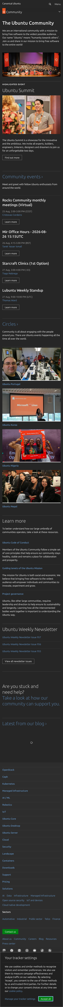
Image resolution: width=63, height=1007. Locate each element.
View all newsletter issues (18, 661)
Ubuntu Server (10, 832)
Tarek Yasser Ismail (12, 246)
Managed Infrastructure (43, 895)
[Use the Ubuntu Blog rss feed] (50, 951)
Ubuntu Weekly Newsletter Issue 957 (21, 637)
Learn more (11, 222)
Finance (56, 919)
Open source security (13, 900)
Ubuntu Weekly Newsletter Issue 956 (21, 644)
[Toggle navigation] (59, 11)
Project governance (12, 593)
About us (7, 939)
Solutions (7, 888)
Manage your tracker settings (20, 999)
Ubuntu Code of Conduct (15, 542)
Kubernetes (8, 783)
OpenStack (8, 769)
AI (3, 895)
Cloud (5, 839)
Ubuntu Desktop (11, 825)
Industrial (22, 919)
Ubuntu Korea (9, 425)
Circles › (10, 324)
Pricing (6, 881)
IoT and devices (35, 900)
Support (6, 874)
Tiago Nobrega (10, 273)
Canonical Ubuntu (11, 3)
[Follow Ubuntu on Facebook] (12, 951)
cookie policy (15, 991)
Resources (51, 939)
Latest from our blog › (24, 723)
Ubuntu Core (9, 818)
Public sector (35, 919)
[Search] (50, 4)
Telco (47, 919)
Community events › (22, 176)
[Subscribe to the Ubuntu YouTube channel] (35, 951)
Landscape (8, 853)
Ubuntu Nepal (9, 506)
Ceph (5, 776)
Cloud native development (16, 905)
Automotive (8, 919)
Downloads (8, 867)
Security (6, 846)
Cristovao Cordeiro (12, 215)
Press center (8, 943)
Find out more (12, 157)
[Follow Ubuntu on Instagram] (27, 951)
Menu (58, 4)
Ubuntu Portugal (11, 384)
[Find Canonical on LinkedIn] (20, 951)
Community (20, 939)
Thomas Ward (9, 300)
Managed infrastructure (15, 790)
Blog (41, 939)
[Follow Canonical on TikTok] (42, 951)
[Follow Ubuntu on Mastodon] (4, 951)
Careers (32, 939)
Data (9, 895)
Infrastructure (21, 895)
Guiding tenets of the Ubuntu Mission (22, 568)
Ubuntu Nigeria (10, 465)
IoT (4, 811)
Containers (8, 860)
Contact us (10, 931)
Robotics (7, 804)
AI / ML (6, 797)
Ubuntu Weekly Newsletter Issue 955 (21, 651)
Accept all (46, 999)
